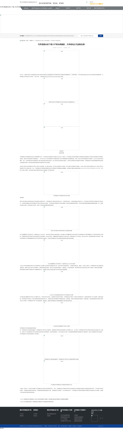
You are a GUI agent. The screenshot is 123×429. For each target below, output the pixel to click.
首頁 (27, 40)
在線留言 (49, 415)
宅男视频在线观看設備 (78, 417)
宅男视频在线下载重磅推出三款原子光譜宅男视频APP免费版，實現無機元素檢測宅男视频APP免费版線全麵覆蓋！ (46, 399)
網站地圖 (2, 428)
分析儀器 (76, 415)
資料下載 (78, 8)
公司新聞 (35, 413)
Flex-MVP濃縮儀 (64, 418)
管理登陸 (70, 426)
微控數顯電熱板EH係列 (65, 417)
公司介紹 (21, 413)
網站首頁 (26, 8)
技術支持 (68, 8)
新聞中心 (32, 40)
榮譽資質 (21, 415)
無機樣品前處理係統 (78, 420)
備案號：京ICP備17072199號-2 (50, 426)
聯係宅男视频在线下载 (99, 8)
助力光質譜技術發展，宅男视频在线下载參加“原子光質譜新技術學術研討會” (38, 401)
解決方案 (89, 8)
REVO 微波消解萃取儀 (65, 415)
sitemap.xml (100, 426)
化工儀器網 (79, 426)
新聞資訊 (58, 8)
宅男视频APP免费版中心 (47, 9)
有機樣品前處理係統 (78, 418)
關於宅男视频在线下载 (37, 8)
